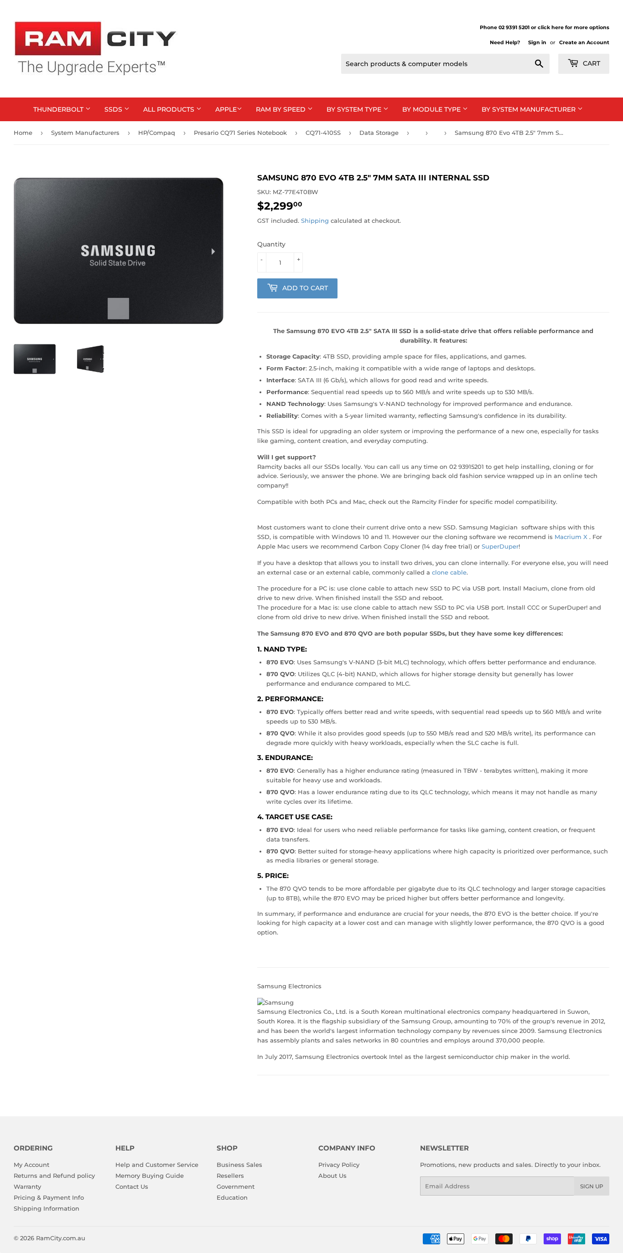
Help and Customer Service (156, 1164)
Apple (226, 109)
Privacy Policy (338, 1164)
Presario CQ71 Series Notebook (240, 132)
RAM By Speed (281, 109)
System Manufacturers (85, 132)
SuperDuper (500, 546)
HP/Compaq (156, 132)
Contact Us (131, 1186)
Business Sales (239, 1164)
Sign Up (591, 1186)
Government (235, 1186)
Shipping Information (46, 1208)
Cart (590, 63)
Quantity (271, 244)
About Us (332, 1175)
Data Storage (379, 132)
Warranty (27, 1186)
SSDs (114, 109)
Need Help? (505, 42)
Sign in (537, 42)
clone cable (449, 572)
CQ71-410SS (323, 132)
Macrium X (571, 536)
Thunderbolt (59, 109)
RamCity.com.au (60, 1238)
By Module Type (432, 109)
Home (23, 132)
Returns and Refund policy (54, 1175)
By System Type (355, 109)
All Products (169, 109)
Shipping (315, 220)
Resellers (230, 1175)
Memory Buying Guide (149, 1175)
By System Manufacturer (529, 109)
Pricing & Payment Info (49, 1197)
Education (232, 1197)
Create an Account (584, 42)
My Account (31, 1164)
